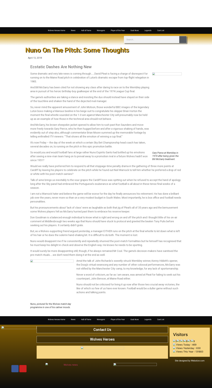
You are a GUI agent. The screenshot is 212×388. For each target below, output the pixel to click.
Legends (148, 30)
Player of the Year (118, 30)
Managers (101, 30)
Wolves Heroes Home (56, 30)
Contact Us (102, 330)
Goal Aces (135, 30)
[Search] (182, 39)
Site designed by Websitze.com (190, 360)
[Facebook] (15, 368)
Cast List (160, 30)
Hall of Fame (86, 30)
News (73, 30)
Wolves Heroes (102, 339)
